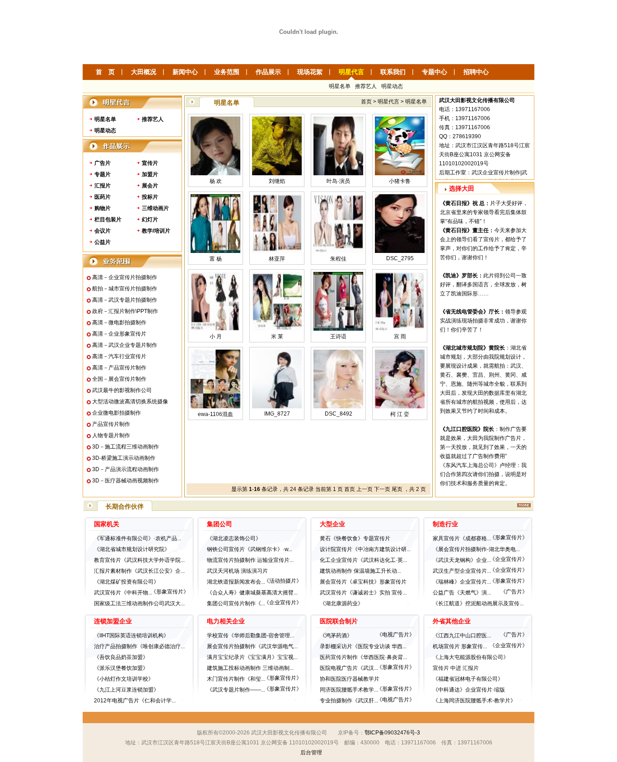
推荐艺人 (366, 86)
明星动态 (392, 86)
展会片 (150, 185)
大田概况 (143, 71)
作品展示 (268, 71)
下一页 (382, 489)
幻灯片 (150, 219)
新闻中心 (185, 71)
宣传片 (150, 163)
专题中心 (434, 71)
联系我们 (393, 71)
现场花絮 (310, 71)
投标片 (150, 197)
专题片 (102, 174)
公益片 (102, 242)
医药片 (102, 197)
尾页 (397, 489)
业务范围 (226, 71)
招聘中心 (476, 71)
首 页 (105, 71)
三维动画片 (155, 208)
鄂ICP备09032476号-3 (392, 732)
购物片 (102, 208)
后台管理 (311, 752)
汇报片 (102, 185)
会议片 (102, 231)
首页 (349, 489)
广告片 (102, 163)
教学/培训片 (156, 231)
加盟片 (150, 174)
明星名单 (340, 86)
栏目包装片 (108, 219)
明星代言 (351, 71)
